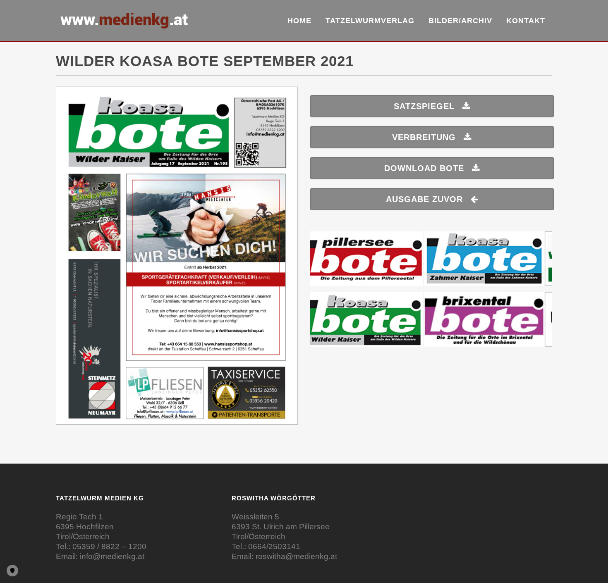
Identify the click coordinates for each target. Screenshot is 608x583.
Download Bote (424, 168)
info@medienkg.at (112, 556)
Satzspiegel (424, 106)
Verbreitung (424, 137)
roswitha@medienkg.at (296, 556)
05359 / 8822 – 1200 (109, 546)
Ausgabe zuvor (424, 199)
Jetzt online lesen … (177, 260)
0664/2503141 (274, 546)
